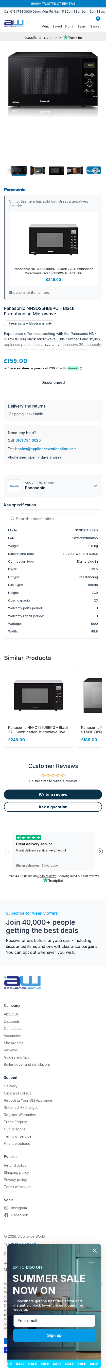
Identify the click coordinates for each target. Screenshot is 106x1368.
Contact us (12, 1028)
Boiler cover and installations (27, 1064)
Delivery (11, 1086)
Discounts (12, 1021)
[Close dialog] (94, 1250)
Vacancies (12, 1036)
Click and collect (17, 1093)
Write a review (53, 794)
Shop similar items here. (29, 292)
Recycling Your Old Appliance (28, 1100)
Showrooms (13, 1043)
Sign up (54, 1335)
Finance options (17, 1143)
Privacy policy (15, 1179)
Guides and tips (16, 1057)
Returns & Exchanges (21, 1107)
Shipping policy (16, 1172)
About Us (11, 1014)
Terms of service (18, 1136)
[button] (19, 171)
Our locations (14, 1129)
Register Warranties (20, 1115)
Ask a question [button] (53, 806)
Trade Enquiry (15, 1122)
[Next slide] (95, 170)
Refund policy (15, 1165)
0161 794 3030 (28, 440)
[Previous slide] (10, 170)
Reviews (11, 1050)
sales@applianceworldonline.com (47, 449)
